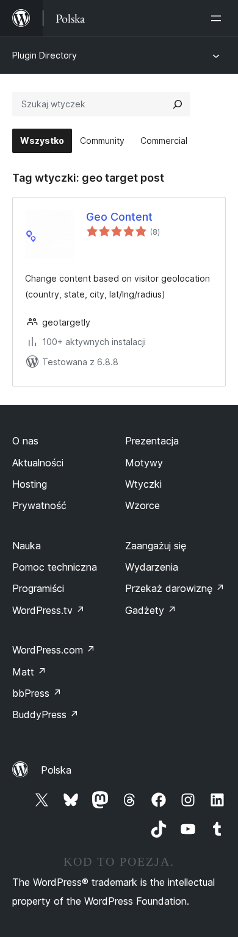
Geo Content (119, 216)
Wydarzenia (151, 567)
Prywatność (39, 505)
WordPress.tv (48, 610)
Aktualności (37, 463)
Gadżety (150, 610)
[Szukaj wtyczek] (177, 104)
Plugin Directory (44, 55)
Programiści (38, 588)
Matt (29, 672)
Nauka (26, 546)
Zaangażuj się (155, 546)
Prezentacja (152, 441)
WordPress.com (53, 650)
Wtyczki (143, 484)
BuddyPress (45, 714)
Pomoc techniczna (54, 567)
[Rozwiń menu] (218, 18)
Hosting (29, 484)
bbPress (37, 693)
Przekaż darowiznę (175, 588)
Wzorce (142, 505)
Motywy (144, 463)
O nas (25, 441)
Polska (56, 770)
